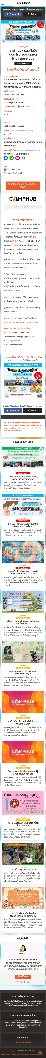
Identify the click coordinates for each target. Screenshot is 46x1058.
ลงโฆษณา (33, 1054)
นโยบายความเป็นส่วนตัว (23, 1054)
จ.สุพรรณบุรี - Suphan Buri (13, 425)
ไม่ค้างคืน (19, 431)
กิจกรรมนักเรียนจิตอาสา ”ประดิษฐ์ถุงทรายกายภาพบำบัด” (23, 478)
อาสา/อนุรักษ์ (23, 46)
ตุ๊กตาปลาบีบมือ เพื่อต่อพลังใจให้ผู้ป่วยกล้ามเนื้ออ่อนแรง (23, 772)
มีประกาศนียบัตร (9, 431)
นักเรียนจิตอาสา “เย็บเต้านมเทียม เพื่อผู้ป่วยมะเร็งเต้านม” (23, 525)
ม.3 (28, 428)
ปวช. (24, 425)
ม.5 (36, 428)
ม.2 (24, 428)
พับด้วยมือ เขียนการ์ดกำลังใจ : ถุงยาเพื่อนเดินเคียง (23, 722)
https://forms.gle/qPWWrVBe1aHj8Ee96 (21, 322)
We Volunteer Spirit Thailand (31, 422)
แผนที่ (16, 146)
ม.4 (32, 428)
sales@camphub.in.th (23, 1042)
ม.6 (40, 428)
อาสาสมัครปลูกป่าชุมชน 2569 (23, 870)
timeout (18, 422)
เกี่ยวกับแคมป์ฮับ (5, 1054)
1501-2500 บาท (9, 422)
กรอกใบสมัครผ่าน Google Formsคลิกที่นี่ (23, 185)
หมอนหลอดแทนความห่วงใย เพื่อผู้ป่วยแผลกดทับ (23, 824)
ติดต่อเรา (13, 1054)
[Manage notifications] (40, 1053)
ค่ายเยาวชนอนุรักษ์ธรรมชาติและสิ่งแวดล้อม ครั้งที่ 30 (23, 622)
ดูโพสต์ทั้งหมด (23, 976)
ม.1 (19, 428)
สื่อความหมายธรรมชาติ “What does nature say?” (23, 672)
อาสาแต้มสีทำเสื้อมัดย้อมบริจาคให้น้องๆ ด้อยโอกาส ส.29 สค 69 (23, 572)
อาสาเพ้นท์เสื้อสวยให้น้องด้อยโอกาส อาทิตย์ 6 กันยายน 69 (23, 914)
